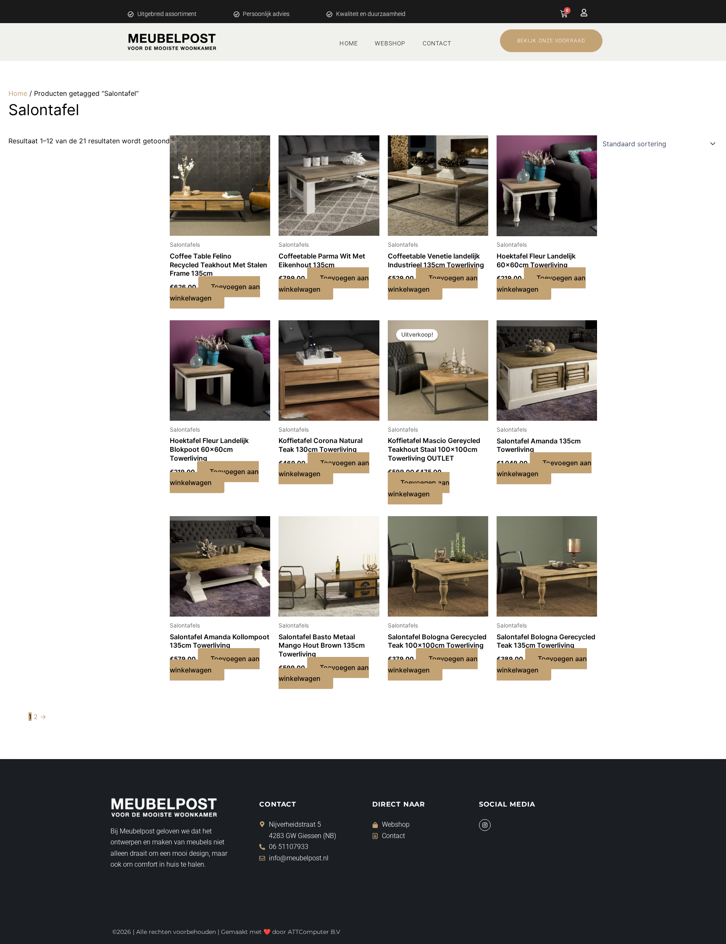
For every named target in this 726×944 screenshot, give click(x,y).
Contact (437, 43)
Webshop (390, 43)
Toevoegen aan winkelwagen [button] (215, 292)
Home (348, 43)
